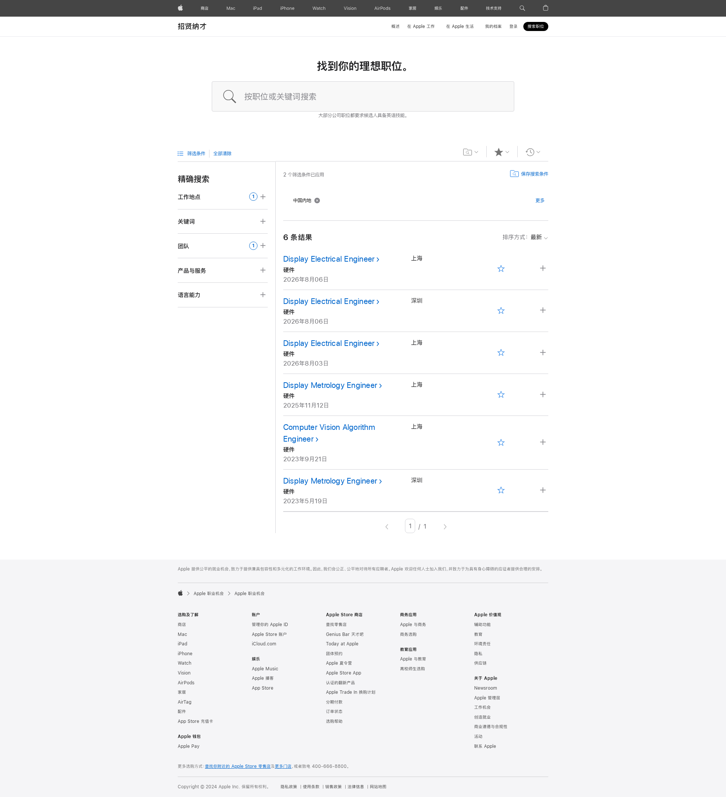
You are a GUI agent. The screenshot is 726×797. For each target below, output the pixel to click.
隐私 (478, 653)
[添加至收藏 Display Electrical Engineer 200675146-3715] (501, 353)
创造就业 (482, 717)
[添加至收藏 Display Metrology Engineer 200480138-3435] (501, 491)
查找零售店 (336, 624)
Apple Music (265, 669)
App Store (262, 688)
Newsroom (485, 688)
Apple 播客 (263, 678)
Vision (184, 673)
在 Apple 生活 (460, 26)
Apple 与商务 (413, 624)
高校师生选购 (412, 669)
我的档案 (493, 26)
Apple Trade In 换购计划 (350, 692)
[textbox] (363, 96)
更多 (539, 200)
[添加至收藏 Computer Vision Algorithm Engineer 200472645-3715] (501, 443)
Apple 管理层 (487, 698)
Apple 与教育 (413, 659)
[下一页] (445, 526)
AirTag (184, 702)
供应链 (480, 663)
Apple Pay (189, 746)
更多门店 (283, 766)
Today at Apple (342, 644)
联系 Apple (485, 746)
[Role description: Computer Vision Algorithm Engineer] (543, 443)
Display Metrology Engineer (330, 385)
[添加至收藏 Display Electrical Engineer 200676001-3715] (501, 269)
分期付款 (334, 702)
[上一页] (386, 526)
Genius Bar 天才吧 (345, 634)
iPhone (185, 653)
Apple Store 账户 (269, 634)
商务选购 (408, 634)
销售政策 (333, 787)
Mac (182, 634)
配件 (182, 711)
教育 (478, 634)
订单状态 (334, 711)
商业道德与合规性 (490, 726)
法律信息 (355, 787)
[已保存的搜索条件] (471, 152)
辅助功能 (482, 624)
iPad (182, 644)
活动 (478, 736)
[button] (522, 8)
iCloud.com (264, 644)
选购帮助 (334, 721)
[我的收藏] (502, 152)
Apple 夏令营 (339, 663)
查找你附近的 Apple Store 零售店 (238, 766)
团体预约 (334, 653)
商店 (182, 624)
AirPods (186, 683)
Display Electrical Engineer (328, 259)
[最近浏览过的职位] (533, 152)
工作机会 (482, 707)
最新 (522, 237)
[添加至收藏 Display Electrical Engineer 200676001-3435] (501, 311)
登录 (513, 26)
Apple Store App (343, 673)
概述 (395, 26)
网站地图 (378, 787)
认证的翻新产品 (340, 683)
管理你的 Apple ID (270, 624)
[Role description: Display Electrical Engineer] (543, 269)
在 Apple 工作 (421, 26)
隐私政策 (289, 787)
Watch (184, 663)
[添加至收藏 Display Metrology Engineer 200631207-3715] (501, 395)
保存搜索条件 (534, 174)
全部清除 (222, 153)
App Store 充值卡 (195, 721)
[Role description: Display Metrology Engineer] (543, 395)
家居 (182, 692)
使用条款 (311, 787)
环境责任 (482, 644)
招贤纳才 (192, 26)
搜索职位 (535, 26)
